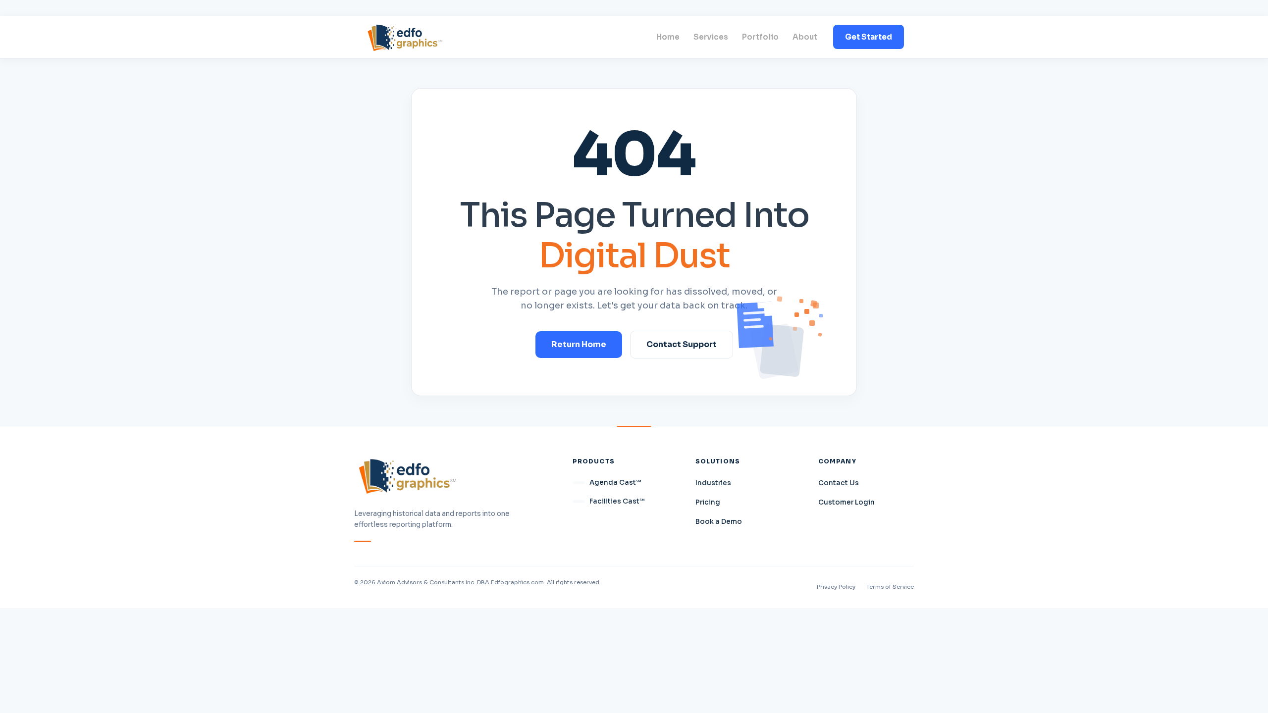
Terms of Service (890, 586)
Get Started (868, 37)
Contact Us (838, 483)
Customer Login (846, 502)
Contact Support (681, 344)
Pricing (707, 502)
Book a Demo (718, 521)
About (804, 37)
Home (668, 37)
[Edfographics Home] (405, 37)
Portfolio (760, 37)
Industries (713, 483)
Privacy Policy (836, 586)
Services (710, 37)
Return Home (578, 344)
